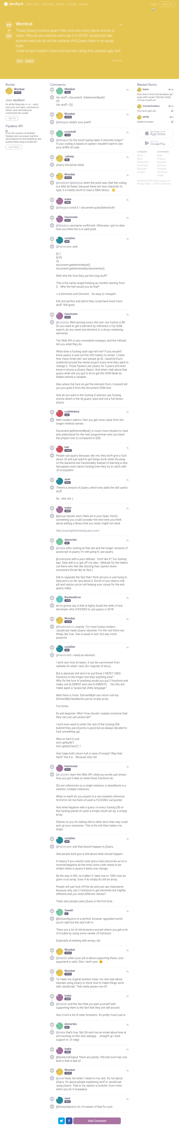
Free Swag (142, 165)
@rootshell (62, 182)
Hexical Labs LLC (162, 180)
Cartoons (161, 165)
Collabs (72, 4)
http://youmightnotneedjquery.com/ (78, 530)
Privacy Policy (144, 183)
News (140, 158)
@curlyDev (62, 322)
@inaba (60, 548)
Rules (159, 155)
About (140, 155)
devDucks (142, 168)
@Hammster (64, 246)
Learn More (13, 147)
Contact (141, 172)
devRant (141, 180)
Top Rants (48, 4)
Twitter (160, 175)
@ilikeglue (62, 122)
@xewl (60, 1078)
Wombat (24, 24)
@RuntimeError (65, 626)
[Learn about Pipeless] (7, 130)
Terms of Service (162, 183)
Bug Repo (162, 162)
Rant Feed (33, 4)
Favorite (117, 60)
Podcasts (162, 168)
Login (153, 4)
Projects (161, 158)
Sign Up (167, 4)
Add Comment (97, 1121)
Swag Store (143, 162)
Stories (60, 4)
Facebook (162, 172)
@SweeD (61, 958)
